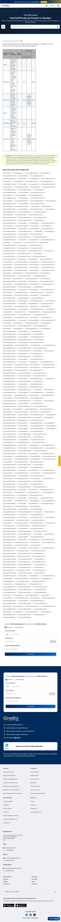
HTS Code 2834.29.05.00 (9, 451)
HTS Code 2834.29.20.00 (40, 451)
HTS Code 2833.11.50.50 (9, 423)
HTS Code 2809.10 (49, 231)
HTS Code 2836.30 (7, 473)
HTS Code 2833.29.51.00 (24, 437)
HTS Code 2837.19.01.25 (9, 495)
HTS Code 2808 (22, 228)
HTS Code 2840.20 (35, 506)
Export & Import (19, 627)
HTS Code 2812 (22, 259)
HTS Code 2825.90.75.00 (9, 351)
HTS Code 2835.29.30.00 (9, 464)
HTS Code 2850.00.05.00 (32, 606)
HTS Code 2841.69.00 (8, 520)
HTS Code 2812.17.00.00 (47, 267)
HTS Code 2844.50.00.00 (9, 575)
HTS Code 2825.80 (7, 345)
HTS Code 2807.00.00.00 (9, 228)
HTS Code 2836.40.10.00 (49, 473)
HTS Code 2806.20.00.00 (21, 226)
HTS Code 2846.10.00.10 (23, 581)
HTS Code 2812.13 (34, 262)
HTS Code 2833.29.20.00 (9, 434)
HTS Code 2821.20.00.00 (21, 317)
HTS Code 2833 (38, 417)
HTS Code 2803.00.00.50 (9, 184)
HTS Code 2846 (35, 578)
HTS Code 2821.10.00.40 (24, 314)
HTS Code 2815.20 (34, 284)
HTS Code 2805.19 (50, 209)
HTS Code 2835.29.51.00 (24, 464)
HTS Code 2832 (34, 412)
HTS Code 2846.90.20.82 (40, 587)
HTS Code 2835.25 (7, 459)
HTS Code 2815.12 (7, 284)
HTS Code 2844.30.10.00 (9, 562)
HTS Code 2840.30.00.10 (9, 512)
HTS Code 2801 (7, 173)
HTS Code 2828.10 (48, 389)
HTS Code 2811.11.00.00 (30, 242)
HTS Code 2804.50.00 (21, 195)
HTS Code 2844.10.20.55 (9, 553)
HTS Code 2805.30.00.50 (9, 220)
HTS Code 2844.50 (39, 573)
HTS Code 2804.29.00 (48, 187)
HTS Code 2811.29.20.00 (24, 256)
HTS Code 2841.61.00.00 (36, 517)
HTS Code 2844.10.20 (8, 550)
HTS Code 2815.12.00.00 (20, 284)
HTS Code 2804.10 (34, 184)
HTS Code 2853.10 (18, 612)
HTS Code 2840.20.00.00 (9, 509)
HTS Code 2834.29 (50, 448)
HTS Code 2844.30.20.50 (24, 564)
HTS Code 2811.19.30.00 (9, 248)
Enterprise (5, 879)
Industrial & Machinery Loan (10, 819)
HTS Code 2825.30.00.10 (9, 334)
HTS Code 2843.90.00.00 (9, 548)
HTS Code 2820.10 (45, 306)
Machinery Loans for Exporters (11, 786)
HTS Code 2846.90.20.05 (35, 584)
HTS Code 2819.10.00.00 (46, 303)
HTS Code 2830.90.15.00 (9, 406)
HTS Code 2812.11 (32, 259)
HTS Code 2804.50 (7, 195)
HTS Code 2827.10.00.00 (46, 362)
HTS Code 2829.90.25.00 (36, 398)
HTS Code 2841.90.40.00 (40, 531)
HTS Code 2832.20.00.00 (36, 414)
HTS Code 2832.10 (45, 412)
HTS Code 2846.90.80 (39, 589)
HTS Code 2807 (35, 226)
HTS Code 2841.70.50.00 (36, 523)
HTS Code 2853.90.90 (39, 614)
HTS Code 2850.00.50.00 (40, 609)
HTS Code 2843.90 (35, 545)
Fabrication (34, 876)
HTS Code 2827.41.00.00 (36, 378)
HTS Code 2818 (34, 295)
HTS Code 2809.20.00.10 (9, 237)
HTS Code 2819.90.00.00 (21, 306)
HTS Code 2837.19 (7, 492)
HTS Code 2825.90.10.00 (49, 345)
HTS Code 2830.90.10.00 (36, 403)
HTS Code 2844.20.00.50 (25, 559)
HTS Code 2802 (22, 178)
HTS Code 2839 (22, 498)
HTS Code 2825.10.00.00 (31, 328)
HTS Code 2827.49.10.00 (9, 381)
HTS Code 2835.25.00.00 (21, 459)
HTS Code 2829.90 (7, 398)
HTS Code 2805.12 (22, 209)
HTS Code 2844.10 (34, 548)
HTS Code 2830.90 (23, 403)
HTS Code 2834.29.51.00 (9, 453)
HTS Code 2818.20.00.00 (36, 301)
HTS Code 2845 (23, 575)
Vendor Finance (34, 775)
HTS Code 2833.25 (23, 428)
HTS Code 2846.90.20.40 (24, 587)
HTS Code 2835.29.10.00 (21, 462)
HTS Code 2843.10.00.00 (47, 539)
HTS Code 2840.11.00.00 (47, 503)
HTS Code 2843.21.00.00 (21, 542)
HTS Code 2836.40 (35, 473)
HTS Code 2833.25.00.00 (36, 428)
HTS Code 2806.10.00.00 (47, 223)
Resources (33, 805)
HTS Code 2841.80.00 (8, 525)
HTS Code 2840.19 (7, 506)
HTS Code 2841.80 (50, 523)
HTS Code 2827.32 (7, 367)
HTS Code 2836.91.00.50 (24, 481)
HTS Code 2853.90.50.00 (24, 614)
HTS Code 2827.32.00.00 (21, 367)
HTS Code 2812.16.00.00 (20, 267)
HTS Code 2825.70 (23, 342)
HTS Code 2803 (7, 181)
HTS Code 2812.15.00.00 (47, 264)
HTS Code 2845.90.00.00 (21, 578)
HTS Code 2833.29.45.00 (9, 437)
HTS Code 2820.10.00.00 (9, 309)
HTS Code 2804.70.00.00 (9, 203)
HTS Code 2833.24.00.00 (9, 428)
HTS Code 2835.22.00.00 (21, 456)
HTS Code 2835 (22, 453)
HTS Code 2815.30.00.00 (9, 289)
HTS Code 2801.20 (45, 173)
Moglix (33, 881)
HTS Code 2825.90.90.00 (24, 351)
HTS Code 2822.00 (45, 317)
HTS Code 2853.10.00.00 (31, 612)
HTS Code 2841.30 (49, 512)
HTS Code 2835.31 (38, 464)
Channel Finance (34, 779)
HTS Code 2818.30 (50, 301)
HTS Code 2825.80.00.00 (21, 345)
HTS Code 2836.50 (23, 476)
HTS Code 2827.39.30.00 (9, 373)
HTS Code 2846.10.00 (8, 581)
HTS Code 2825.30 (23, 331)
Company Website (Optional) (12, 645)
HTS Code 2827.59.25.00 (36, 384)
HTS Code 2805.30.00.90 (24, 220)
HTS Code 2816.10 (33, 289)
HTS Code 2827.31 (34, 364)
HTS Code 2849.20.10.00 (48, 598)
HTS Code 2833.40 (23, 439)
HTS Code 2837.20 (22, 495)
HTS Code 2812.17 (34, 267)
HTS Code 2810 (22, 239)
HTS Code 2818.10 (45, 295)
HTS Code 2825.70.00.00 (36, 342)
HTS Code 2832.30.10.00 (9, 417)
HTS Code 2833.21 (49, 423)
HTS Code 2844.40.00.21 (38, 570)
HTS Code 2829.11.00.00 (20, 395)
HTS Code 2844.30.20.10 (38, 562)
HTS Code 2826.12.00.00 (9, 353)
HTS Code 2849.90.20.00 (9, 603)
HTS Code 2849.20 (35, 598)
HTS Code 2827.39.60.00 (24, 376)
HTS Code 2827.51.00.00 (9, 384)
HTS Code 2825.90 (35, 345)
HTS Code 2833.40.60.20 (38, 442)
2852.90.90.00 (6, 139)
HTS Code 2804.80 (23, 203)
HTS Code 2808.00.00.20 (25, 231)
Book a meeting (54, 918)
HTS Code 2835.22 (7, 456)
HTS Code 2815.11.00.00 (46, 281)
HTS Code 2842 (38, 534)
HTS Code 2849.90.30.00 (24, 603)
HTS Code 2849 (45, 595)
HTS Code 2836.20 (33, 470)
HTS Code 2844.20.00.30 (9, 559)
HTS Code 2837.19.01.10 (33, 492)
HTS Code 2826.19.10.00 (36, 353)
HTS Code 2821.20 (7, 317)
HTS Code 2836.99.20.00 (9, 487)
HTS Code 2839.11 (32, 498)
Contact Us (6, 812)
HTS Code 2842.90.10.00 (36, 537)
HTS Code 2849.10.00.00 (21, 598)
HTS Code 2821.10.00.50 (39, 314)
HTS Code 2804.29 (35, 187)
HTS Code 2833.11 (48, 417)
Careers (32, 801)
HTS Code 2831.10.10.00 (31, 409)
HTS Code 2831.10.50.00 (46, 409)
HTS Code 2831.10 (17, 409)
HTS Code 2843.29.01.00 (48, 542)
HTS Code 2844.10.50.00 (24, 553)
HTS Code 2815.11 (33, 281)
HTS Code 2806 (23, 223)
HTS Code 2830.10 (48, 401)
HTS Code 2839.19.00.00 (21, 501)
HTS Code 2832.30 (51, 414)
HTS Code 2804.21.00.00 (21, 187)
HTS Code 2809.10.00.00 (9, 234)
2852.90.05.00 (6, 123)
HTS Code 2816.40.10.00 (21, 292)
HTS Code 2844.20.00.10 (23, 556)
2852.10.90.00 (6, 100)
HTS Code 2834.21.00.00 (36, 448)
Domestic (9, 627)
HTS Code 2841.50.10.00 (36, 514)
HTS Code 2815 (22, 281)
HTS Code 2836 (22, 470)
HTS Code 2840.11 (33, 503)
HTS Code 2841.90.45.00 (9, 534)
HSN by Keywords (35, 790)
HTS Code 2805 (35, 206)
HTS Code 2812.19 (7, 270)
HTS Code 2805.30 (7, 214)
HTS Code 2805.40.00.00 (9, 223)
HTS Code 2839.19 (7, 501)
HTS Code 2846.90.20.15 (9, 587)
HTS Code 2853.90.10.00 (9, 614)
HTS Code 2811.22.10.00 (9, 253)
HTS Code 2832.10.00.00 (9, 414)
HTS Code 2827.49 (49, 378)
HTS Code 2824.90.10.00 (9, 326)
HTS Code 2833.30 (38, 437)
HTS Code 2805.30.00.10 (9, 217)
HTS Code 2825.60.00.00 (9, 342)
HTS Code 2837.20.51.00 (9, 498)
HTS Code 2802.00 (34, 178)
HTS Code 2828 (37, 389)
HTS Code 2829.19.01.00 (47, 395)
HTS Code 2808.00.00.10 (9, 231)
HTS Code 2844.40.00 (8, 570)
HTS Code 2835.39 (23, 467)
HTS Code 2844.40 (39, 567)
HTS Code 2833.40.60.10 (23, 442)
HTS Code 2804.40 (23, 192)
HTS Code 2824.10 (18, 323)
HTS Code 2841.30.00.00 (9, 514)
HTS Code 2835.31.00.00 (9, 467)
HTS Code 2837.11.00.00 (46, 489)
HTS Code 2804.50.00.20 (9, 198)
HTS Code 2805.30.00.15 (24, 217)
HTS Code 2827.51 (37, 381)
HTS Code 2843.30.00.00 (21, 545)
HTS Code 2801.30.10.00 (36, 176)
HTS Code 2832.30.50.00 (24, 417)
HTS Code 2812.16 (7, 267)
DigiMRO (5, 881)
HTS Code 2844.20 (38, 553)
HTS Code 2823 (22, 320)
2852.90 (5, 113)
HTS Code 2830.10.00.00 (9, 403)
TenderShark (6, 884)
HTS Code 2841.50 (23, 514)
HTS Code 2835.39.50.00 (9, 470)
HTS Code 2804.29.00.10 (9, 189)
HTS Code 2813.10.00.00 (31, 273)
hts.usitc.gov (27, 163)
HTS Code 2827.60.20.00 (9, 389)
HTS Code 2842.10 (49, 534)
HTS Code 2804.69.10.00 (21, 201)
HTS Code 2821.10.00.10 (34, 312)
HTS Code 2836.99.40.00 (39, 487)
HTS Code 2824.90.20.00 (24, 326)
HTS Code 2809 (38, 231)
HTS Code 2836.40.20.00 (9, 476)
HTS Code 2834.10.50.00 (9, 448)
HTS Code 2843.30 (7, 545)
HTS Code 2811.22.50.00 (24, 253)
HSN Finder (33, 782)
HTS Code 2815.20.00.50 (9, 287)
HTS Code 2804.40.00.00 (37, 192)
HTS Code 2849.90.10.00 (36, 600)
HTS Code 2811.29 (37, 253)
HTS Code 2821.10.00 (20, 312)
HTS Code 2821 (50, 309)
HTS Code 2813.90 (44, 273)
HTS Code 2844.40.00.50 (25, 573)
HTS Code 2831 (6, 409)
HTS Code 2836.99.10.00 (36, 484)
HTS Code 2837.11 (33, 489)
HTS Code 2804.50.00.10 (35, 195)
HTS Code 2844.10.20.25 (38, 550)
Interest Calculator (8, 801)
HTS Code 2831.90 (7, 412)
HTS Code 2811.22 (48, 251)
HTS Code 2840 (22, 503)
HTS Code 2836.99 (23, 484)
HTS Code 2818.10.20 (23, 298)
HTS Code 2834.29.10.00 (24, 451)
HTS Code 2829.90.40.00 (9, 401)
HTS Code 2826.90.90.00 (9, 362)
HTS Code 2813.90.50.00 (39, 276)
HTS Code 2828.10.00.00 (9, 392)
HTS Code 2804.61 (23, 198)
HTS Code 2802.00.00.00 (47, 178)
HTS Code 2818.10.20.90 (9, 301)
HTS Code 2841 (38, 512)
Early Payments (34, 772)
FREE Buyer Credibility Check (10, 779)
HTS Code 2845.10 (34, 575)
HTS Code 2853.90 (45, 612)
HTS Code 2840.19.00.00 (21, 506)
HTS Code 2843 (22, 539)
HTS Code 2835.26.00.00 (48, 459)
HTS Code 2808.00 (34, 228)
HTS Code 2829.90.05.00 (21, 398)
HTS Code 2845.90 (7, 578)
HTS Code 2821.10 (7, 312)
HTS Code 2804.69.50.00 (36, 201)
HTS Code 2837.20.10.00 (35, 495)
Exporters (6, 768)
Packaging (34, 879)
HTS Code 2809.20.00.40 (9, 239)
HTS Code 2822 (34, 317)
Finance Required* (10, 630)
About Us (33, 797)
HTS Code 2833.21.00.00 (9, 426)
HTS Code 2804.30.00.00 (9, 192)
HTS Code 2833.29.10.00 (36, 431)
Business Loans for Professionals (11, 790)
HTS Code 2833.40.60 (8, 442)
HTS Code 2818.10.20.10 (37, 298)
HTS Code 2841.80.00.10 (23, 525)
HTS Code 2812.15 (34, 264)
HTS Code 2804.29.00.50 (24, 189)
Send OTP (53, 641)
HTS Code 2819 (22, 303)
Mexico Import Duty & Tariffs (37, 793)
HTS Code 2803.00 (18, 181)
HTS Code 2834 (22, 445)
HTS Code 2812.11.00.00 (46, 259)
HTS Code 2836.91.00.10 (9, 481)
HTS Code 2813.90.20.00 (24, 276)
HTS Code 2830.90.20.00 (24, 406)
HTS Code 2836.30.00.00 (21, 473)
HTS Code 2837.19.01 (19, 492)
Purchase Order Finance (9, 775)
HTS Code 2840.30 (23, 509)
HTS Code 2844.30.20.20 (9, 564)
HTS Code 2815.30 (38, 287)
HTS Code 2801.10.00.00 (31, 173)
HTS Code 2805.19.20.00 (24, 212)
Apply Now (43, 2)
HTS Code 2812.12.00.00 (20, 262)
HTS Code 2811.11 (17, 242)
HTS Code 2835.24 (35, 456)
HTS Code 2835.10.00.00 (46, 453)
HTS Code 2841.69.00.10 (22, 520)
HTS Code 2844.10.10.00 (47, 548)
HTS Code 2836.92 (37, 481)
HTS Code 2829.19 (34, 395)
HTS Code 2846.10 (46, 578)
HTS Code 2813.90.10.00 (9, 276)
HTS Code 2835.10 (33, 453)
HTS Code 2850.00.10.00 (9, 609)
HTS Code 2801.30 (23, 176)
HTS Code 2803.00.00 (31, 181)
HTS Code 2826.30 (38, 356)
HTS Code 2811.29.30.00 (39, 256)
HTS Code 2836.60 (7, 478)
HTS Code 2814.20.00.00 (9, 281)
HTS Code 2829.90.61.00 (24, 401)
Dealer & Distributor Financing (10, 815)
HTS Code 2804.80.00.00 (37, 203)
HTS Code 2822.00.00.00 (9, 320)
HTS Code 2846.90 (7, 584)
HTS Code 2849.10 (7, 598)
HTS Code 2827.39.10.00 (21, 370)
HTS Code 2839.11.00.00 (46, 498)
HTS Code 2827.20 (7, 364)
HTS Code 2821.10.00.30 (9, 314)
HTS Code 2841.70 (7, 523)
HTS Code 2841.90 (23, 528)
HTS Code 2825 (7, 328)
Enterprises (33, 768)
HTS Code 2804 (23, 184)
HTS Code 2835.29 (7, 462)
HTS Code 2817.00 (7, 295)
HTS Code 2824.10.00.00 (31, 323)
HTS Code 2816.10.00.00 (46, 289)
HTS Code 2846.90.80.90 (40, 592)
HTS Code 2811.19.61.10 (36, 248)
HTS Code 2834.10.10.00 (47, 445)
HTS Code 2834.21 (23, 448)
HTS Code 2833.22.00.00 (36, 426)
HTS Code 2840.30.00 (36, 509)
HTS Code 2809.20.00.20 (24, 237)
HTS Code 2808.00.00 (47, 228)
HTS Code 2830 (37, 401)
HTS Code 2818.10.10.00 (9, 298)
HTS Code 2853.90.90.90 (24, 617)
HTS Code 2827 (22, 362)
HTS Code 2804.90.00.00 (21, 206)
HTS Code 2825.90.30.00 (39, 348)
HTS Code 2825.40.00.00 (9, 337)
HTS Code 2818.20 (22, 301)
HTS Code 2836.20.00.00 (47, 470)
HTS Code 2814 (7, 278)
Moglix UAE (34, 884)
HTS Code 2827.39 (7, 370)
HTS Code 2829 (50, 392)
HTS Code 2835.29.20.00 (36, 462)
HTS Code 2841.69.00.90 (38, 520)
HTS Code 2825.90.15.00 (9, 348)
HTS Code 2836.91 (35, 478)
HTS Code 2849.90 (23, 600)
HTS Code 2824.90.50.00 (40, 326)
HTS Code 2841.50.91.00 (9, 517)
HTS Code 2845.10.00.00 (47, 575)
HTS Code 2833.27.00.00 (9, 431)
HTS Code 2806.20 (7, 226)
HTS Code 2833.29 (23, 431)
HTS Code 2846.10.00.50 (38, 581)
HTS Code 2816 (22, 289)
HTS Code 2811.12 (43, 242)
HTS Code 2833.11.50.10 (37, 420)
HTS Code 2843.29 (35, 542)
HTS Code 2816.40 (7, 292)
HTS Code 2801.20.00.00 (9, 176)
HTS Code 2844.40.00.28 (9, 573)
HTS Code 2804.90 (7, 206)
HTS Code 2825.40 (38, 334)
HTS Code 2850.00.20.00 (24, 609)
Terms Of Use (34, 918)
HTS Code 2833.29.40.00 (40, 434)
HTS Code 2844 (22, 548)
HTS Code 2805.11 (45, 206)
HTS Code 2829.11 (7, 395)
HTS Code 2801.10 (17, 173)
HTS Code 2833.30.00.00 (9, 439)
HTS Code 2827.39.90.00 (9, 378)
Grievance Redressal (35, 812)
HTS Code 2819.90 (7, 306)
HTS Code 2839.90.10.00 (48, 501)
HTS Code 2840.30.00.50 (24, 512)
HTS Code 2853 (7, 612)
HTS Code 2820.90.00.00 (36, 309)
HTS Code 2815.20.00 (47, 284)
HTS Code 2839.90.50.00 (9, 503)
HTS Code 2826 (37, 351)
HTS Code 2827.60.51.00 (24, 389)
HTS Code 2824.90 (45, 323)
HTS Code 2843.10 (33, 539)
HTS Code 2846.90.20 (20, 584)
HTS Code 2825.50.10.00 (37, 337)
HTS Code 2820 (34, 306)
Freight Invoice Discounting (10, 782)
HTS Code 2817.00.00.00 (21, 295)
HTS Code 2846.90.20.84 (9, 589)
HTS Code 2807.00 (46, 226)
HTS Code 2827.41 (22, 378)
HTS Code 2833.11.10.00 (9, 420)
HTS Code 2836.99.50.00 (9, 489)
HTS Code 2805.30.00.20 (40, 217)
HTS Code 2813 (6, 273)
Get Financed (30, 654)
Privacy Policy (26, 918)
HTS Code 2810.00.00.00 (47, 239)
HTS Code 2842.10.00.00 (9, 537)
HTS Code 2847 (7, 595)
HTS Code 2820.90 (23, 309)
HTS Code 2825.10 (18, 328)
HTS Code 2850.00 (18, 606)
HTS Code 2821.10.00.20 (49, 312)
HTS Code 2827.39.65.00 (39, 376)
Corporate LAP (7, 822)
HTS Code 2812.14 (7, 264)
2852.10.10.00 (6, 82)
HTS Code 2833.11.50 (23, 420)
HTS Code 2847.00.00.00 (31, 595)
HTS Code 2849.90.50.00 (40, 603)
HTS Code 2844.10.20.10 (23, 550)
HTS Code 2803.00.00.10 (46, 181)
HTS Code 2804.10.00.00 (47, 184)
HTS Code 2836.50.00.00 (37, 476)
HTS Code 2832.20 (23, 414)
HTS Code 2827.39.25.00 (36, 370)
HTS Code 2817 (49, 292)
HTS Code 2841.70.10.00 (21, 523)
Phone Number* (9, 638)
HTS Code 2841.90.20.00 (9, 531)
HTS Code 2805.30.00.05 (35, 214)
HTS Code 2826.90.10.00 (36, 359)
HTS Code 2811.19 (22, 245)
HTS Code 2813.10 (17, 273)
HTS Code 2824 (7, 323)
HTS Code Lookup (34, 786)
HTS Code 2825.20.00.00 (9, 331)
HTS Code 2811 (6, 242)
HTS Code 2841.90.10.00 (36, 528)
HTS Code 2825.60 (38, 339)
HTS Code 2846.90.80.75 (24, 592)
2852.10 (5, 64)
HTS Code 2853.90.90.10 (9, 617)
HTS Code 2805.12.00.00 (36, 209)
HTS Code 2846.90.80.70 (9, 592)
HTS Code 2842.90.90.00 (9, 539)
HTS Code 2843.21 (7, 542)
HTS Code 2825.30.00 (36, 331)
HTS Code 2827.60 (22, 387)
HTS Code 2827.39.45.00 (39, 373)
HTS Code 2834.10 (33, 445)
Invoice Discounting (8, 772)
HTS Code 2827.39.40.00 (24, 373)
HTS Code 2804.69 (7, 201)
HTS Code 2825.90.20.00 (24, 348)
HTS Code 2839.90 (34, 501)
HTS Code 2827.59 (22, 384)
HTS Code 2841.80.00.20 (38, 525)
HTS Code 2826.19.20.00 (9, 356)
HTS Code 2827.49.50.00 (24, 381)
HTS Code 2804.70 (51, 201)
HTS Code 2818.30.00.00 (9, 303)
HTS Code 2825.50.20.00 (9, 339)
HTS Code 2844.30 (39, 559)
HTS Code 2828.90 (23, 392)
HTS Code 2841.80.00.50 (9, 528)
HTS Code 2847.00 (18, 595)
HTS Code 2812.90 (34, 270)
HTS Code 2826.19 (22, 353)
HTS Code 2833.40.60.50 (9, 445)
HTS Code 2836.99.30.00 (24, 487)
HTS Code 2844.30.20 (24, 562)
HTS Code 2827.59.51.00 (9, 387)
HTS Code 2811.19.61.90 (9, 251)
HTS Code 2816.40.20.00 (36, 292)
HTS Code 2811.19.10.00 (35, 245)
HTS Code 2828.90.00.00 (36, 392)
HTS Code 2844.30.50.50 (24, 567)
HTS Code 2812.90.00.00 (47, 270)
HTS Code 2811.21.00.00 (35, 251)
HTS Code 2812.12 (7, 262)
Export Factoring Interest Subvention (12, 793)
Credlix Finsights (7, 808)
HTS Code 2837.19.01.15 (48, 492)
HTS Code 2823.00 (34, 320)
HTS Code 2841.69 (49, 517)
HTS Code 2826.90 (23, 359)
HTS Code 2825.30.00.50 (24, 334)
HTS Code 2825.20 (45, 328)
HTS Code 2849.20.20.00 (9, 600)
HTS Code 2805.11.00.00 (9, 209)
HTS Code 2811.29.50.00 (9, 259)
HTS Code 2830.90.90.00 (40, 406)
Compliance (6, 805)
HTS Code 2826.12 (48, 351)
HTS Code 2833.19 (22, 423)
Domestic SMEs (7, 797)
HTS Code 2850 (7, 606)
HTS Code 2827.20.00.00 (21, 364)
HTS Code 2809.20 (23, 234)
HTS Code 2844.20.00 (8, 556)
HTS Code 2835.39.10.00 (36, 467)
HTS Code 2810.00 (33, 239)
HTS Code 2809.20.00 (36, 234)
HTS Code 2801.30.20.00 (9, 178)
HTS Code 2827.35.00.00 (48, 367)
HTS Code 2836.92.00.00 (9, 484)
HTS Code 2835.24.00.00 (49, 456)
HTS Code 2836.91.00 (47, 478)
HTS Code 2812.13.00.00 (47, 262)
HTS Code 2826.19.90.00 (24, 356)
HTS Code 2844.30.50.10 (9, 567)
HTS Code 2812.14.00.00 (21, 264)
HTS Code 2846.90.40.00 (24, 589)
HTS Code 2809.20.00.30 (40, 237)
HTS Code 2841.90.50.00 (24, 534)
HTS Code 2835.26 (35, 459)
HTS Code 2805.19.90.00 (39, 212)
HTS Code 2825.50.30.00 (24, 339)
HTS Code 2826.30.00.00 (9, 359)
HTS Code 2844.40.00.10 (23, 570)
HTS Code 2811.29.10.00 (9, 256)
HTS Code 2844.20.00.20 (38, 556)
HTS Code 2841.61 (22, 517)
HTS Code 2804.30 (38, 189)
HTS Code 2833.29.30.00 (24, 434)
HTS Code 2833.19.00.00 (36, 423)
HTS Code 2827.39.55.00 (9, 376)
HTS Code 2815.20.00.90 (24, 287)
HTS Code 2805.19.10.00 (9, 212)
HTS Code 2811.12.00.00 (9, 245)
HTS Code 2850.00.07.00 (47, 606)
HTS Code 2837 (22, 489)
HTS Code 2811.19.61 (23, 248)
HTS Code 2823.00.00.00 (47, 320)
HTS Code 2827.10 (33, 362)
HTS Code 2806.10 (34, 223)
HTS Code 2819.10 (33, 303)
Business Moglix (7, 876)
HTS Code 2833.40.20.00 (37, 439)
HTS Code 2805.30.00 (20, 214)
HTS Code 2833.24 (50, 426)
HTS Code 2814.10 (17, 278)
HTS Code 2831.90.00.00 (21, 412)
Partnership (33, 808)
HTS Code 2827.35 (34, 367)
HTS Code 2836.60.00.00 (21, 478)
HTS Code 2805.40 (39, 220)
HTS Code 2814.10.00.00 (31, 278)
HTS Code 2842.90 (23, 537)
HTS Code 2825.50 (23, 337)
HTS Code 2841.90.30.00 (24, 531)
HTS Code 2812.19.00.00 (20, 270)
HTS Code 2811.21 (21, 251)
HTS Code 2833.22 (23, 426)
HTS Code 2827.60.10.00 (36, 387)
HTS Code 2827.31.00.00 (48, 364)
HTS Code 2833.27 (50, 428)
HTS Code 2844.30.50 (39, 564)
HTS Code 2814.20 (45, 278)
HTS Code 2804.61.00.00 (37, 198)
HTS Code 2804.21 (7, 187)
